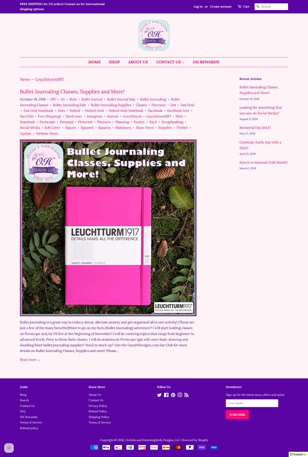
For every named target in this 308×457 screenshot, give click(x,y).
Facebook (155, 110)
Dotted (75, 110)
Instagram (94, 116)
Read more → (30, 359)
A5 (63, 99)
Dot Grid (187, 105)
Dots (61, 110)
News (25, 79)
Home (94, 62)
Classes (141, 105)
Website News (47, 133)
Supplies (165, 127)
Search (24, 400)
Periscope (47, 122)
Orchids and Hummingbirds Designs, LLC (152, 440)
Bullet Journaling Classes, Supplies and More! (72, 91)
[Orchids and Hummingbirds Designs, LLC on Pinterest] (173, 396)
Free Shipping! (49, 116)
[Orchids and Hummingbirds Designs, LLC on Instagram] (179, 396)
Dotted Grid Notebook (126, 110)
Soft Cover (52, 127)
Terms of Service (31, 422)
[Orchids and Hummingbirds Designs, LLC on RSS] (186, 396)
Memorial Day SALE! (255, 127)
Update (25, 133)
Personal (66, 122)
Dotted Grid (94, 110)
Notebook (27, 122)
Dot (173, 105)
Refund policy (29, 428)
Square (70, 127)
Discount (158, 105)
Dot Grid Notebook (38, 110)
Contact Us (169, 62)
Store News (145, 127)
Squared (87, 127)
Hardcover (74, 116)
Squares (104, 127)
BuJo (73, 99)
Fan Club (26, 116)
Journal (112, 116)
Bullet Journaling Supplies (111, 105)
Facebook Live (178, 110)
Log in (198, 6)
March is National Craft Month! (263, 162)
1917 (53, 99)
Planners (104, 122)
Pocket (139, 122)
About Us (138, 62)
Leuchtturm (132, 116)
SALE (153, 122)
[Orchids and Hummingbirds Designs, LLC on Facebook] (166, 396)
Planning (122, 122)
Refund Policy (98, 411)
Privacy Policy (98, 406)
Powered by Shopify (195, 440)
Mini (179, 116)
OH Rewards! (206, 62)
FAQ (22, 411)
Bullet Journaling (153, 99)
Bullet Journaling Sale (69, 105)
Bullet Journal (91, 99)
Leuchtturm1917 (158, 116)
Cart (246, 6)
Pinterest (85, 122)
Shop (114, 62)
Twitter (182, 127)
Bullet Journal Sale (121, 99)
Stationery (123, 127)
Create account (221, 6)
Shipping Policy (99, 417)
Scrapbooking (172, 122)
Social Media (30, 127)
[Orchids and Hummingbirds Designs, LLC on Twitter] (159, 396)
